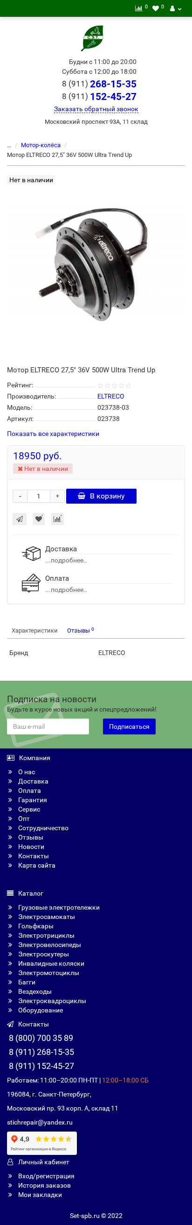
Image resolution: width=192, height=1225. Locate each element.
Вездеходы (34, 991)
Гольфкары (35, 926)
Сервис (28, 809)
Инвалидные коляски (50, 963)
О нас (26, 772)
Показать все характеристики (53, 433)
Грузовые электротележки (58, 907)
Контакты (33, 856)
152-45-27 (99, 96)
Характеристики (35, 630)
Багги (26, 982)
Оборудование (40, 1010)
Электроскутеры (43, 954)
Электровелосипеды (49, 944)
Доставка (32, 781)
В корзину (107, 495)
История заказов (44, 1185)
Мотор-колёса (41, 145)
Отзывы (80, 630)
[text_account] (175, 8)
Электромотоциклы (48, 972)
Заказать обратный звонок (96, 109)
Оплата (29, 790)
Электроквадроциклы (51, 1000)
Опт (23, 818)
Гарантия (32, 800)
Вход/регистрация (46, 1176)
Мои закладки (39, 1194)
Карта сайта (36, 865)
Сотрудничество (43, 828)
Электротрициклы (46, 935)
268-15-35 (99, 84)
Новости (30, 846)
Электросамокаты (46, 916)
